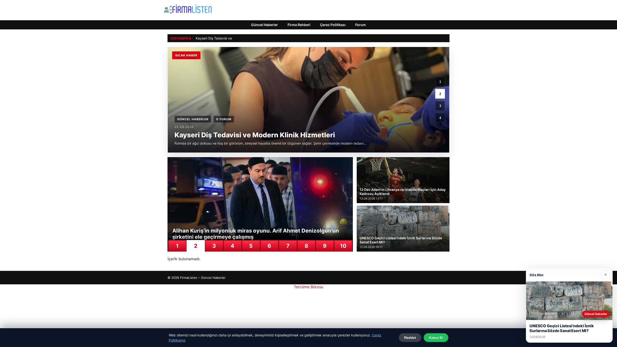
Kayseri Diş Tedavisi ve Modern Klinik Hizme (230, 38)
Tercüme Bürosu (308, 286)
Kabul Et (436, 338)
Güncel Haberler (264, 25)
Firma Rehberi (299, 25)
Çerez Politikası (333, 25)
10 (343, 246)
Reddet (410, 338)
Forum (360, 25)
